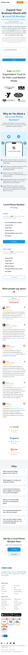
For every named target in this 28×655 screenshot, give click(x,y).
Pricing (2, 593)
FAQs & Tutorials (17, 589)
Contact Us (16, 593)
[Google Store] (16, 614)
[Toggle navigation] (26, 2)
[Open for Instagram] (14, 643)
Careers (3, 606)
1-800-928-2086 (21, 572)
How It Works (4, 591)
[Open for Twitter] (4, 643)
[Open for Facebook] (1, 643)
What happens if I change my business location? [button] (12, 481)
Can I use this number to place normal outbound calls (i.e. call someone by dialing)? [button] (12, 521)
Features (3, 589)
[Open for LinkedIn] (7, 643)
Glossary (16, 601)
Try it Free (14, 549)
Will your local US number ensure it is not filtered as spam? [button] (11, 501)
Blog (15, 587)
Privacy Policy (12, 649)
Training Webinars (5, 604)
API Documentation (18, 591)
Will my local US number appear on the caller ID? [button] (10, 472)
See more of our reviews (14, 300)
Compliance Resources (17, 651)
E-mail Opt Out (17, 604)
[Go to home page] (5, 2)
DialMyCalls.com (4, 647)
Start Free (20, 2)
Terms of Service (4, 649)
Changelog (16, 608)
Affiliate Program (17, 599)
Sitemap (15, 606)
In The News (4, 601)
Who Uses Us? (17, 585)
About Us (3, 585)
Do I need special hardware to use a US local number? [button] (12, 511)
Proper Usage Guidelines (6, 651)
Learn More (14, 554)
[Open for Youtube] (10, 643)
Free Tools (3, 608)
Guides (2, 587)
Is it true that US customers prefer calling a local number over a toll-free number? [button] (12, 490)
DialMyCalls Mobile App (6, 599)
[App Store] (6, 614)
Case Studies (4, 602)
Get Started (14, 241)
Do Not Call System (18, 602)
